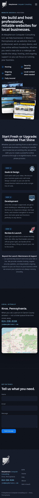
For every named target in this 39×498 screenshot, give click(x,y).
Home (24, 474)
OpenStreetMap (26, 352)
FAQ (23, 477)
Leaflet (18, 352)
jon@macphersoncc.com (10, 324)
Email (4, 404)
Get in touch (26, 484)
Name (4, 394)
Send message (8, 431)
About (24, 481)
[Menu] (36, 4)
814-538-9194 (9, 321)
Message (5, 413)
